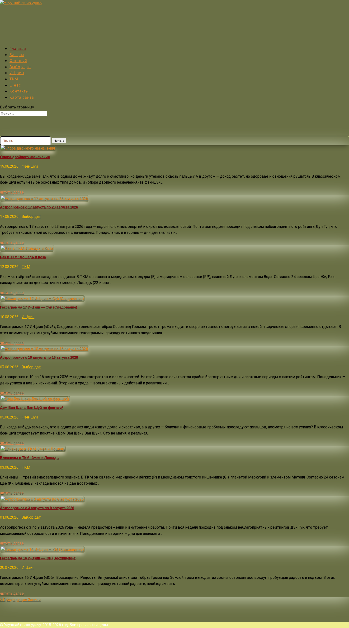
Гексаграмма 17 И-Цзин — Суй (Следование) (38, 307)
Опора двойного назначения (25, 157)
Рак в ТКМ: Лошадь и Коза (23, 257)
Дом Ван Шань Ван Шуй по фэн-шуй (31, 407)
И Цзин (28, 317)
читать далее (12, 192)
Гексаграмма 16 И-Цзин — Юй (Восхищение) (38, 558)
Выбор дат (31, 216)
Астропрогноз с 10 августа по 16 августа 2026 (39, 357)
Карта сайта (21, 97)
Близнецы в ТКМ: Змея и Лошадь (29, 458)
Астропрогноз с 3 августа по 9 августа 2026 (37, 508)
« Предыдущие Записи (20, 599)
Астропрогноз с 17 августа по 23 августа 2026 (39, 207)
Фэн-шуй (30, 166)
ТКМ (26, 266)
